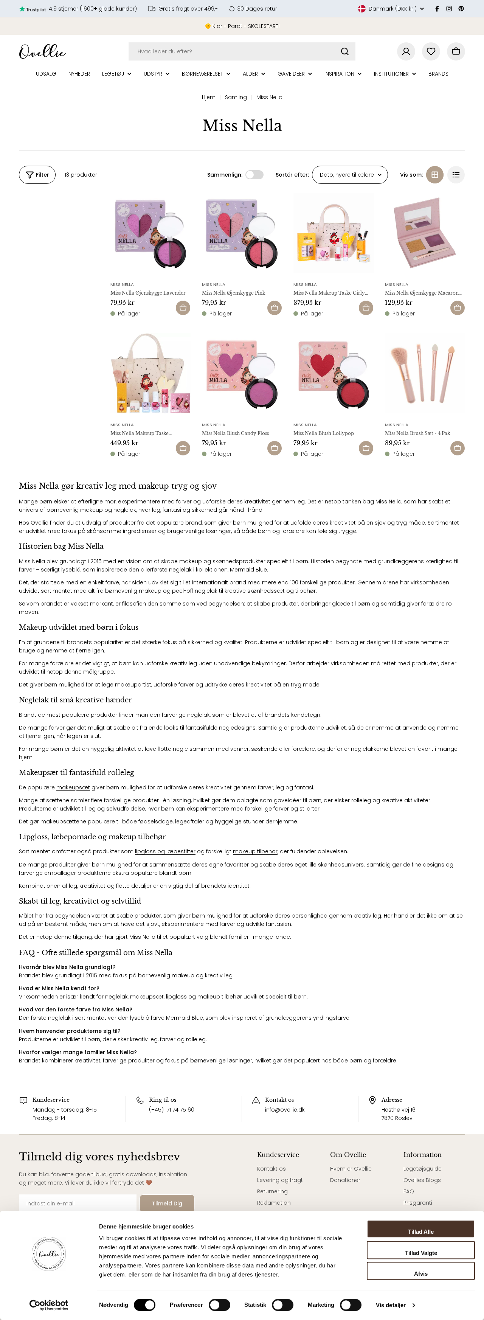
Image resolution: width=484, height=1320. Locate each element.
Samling (236, 97)
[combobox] (242, 51)
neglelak (198, 715)
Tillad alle (421, 1231)
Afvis (421, 1273)
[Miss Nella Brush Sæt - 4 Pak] (425, 373)
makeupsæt (73, 787)
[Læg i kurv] (183, 307)
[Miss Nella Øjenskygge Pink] (242, 233)
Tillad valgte (421, 1253)
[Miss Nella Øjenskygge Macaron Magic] (425, 233)
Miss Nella (122, 284)
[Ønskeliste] (431, 51)
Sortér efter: (292, 175)
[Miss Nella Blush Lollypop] (333, 373)
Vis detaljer (391, 1305)
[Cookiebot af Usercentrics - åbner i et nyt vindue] (49, 1305)
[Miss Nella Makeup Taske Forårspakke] (150, 373)
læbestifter (180, 851)
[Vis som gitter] (435, 175)
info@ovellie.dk (285, 1109)
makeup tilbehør (255, 851)
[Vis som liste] (456, 175)
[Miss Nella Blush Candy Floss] (242, 373)
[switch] (219, 1305)
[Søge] (344, 51)
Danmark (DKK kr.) (393, 8)
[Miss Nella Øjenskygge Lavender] (150, 233)
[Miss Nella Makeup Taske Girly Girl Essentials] (333, 233)
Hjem (209, 97)
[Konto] (406, 51)
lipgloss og (150, 851)
